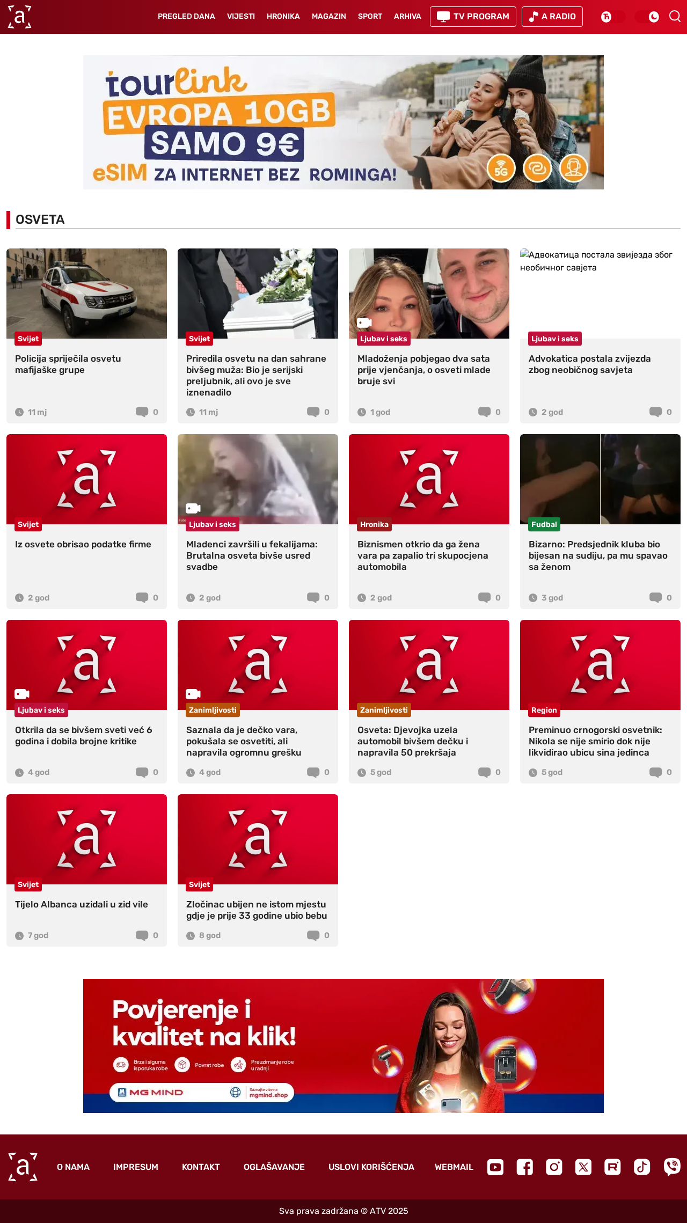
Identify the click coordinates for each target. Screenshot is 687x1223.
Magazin (329, 16)
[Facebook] (524, 1167)
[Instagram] (554, 1167)
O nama (73, 1167)
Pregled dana (186, 16)
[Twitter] (583, 1167)
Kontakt (201, 1167)
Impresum (135, 1167)
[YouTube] (495, 1167)
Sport (370, 16)
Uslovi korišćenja (371, 1167)
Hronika (283, 16)
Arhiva (407, 16)
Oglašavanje (274, 1167)
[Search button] (675, 16)
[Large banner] (343, 122)
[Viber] (672, 1167)
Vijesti (241, 16)
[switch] (613, 16)
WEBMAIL (454, 1167)
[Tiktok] (642, 1167)
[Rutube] (612, 1167)
